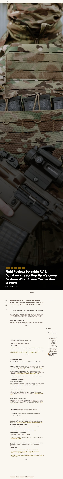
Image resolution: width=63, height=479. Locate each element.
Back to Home (9, 1)
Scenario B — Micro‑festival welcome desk (54, 343)
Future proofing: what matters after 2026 (53, 352)
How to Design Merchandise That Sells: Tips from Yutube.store (25, 385)
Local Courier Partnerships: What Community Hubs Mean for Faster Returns (27, 373)
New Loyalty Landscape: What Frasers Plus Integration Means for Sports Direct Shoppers (25, 451)
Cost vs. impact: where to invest (52, 350)
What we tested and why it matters (53, 334)
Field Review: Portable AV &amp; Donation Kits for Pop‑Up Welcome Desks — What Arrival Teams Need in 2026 (52, 331)
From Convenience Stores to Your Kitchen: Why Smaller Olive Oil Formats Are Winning (24, 449)
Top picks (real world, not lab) (53, 337)
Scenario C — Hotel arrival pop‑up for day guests (54, 346)
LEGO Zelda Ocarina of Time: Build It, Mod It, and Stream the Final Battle (22, 452)
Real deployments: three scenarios (52, 339)
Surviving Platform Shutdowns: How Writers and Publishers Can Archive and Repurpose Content (26, 454)
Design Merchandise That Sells (16, 438)
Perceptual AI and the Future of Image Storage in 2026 (21, 427)
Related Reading (51, 355)
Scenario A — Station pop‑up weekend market (54, 341)
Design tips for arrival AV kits (53, 348)
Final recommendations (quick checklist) (53, 354)
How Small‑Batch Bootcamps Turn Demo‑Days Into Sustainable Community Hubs (29, 422)
